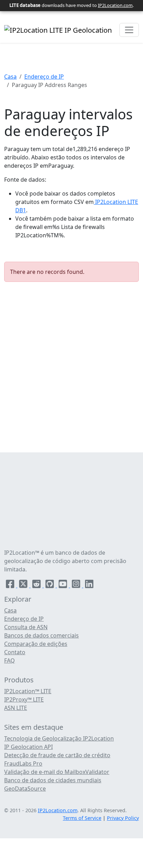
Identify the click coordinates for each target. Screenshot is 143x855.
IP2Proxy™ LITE (24, 699)
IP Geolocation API (28, 747)
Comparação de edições (35, 644)
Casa (10, 76)
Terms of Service (82, 818)
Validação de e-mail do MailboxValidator (56, 772)
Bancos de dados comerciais (41, 635)
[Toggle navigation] (129, 30)
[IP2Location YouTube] (63, 585)
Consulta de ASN (26, 627)
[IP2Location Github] (50, 585)
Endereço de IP (44, 76)
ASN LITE (15, 708)
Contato (14, 652)
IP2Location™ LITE (27, 691)
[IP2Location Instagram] (76, 585)
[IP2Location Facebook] (10, 585)
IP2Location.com (115, 5)
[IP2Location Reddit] (37, 585)
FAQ (9, 660)
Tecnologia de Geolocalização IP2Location (59, 738)
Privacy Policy (123, 818)
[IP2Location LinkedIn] (89, 585)
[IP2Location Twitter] (24, 585)
